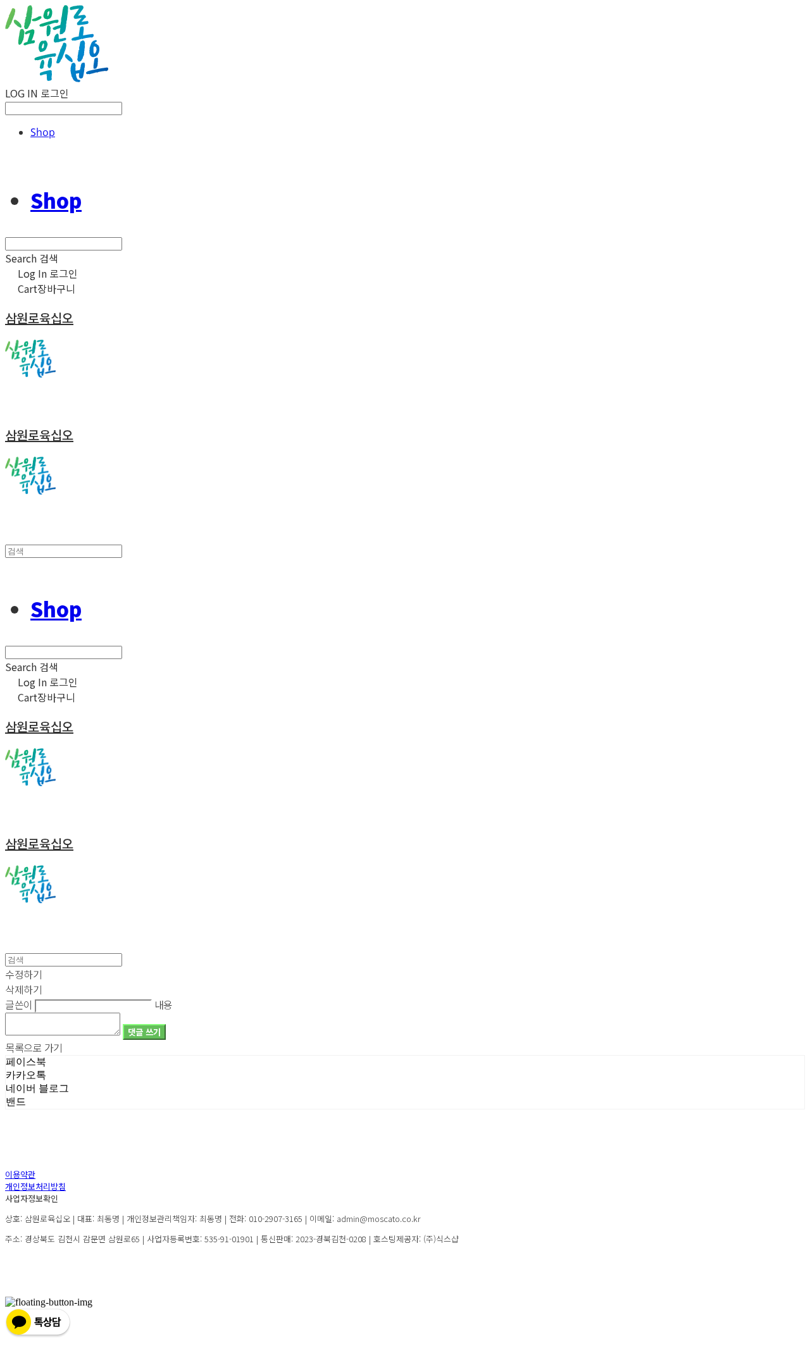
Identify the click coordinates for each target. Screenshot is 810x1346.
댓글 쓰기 (144, 1032)
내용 (163, 1004)
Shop (42, 132)
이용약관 (20, 1174)
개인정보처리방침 (35, 1186)
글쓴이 (19, 1004)
